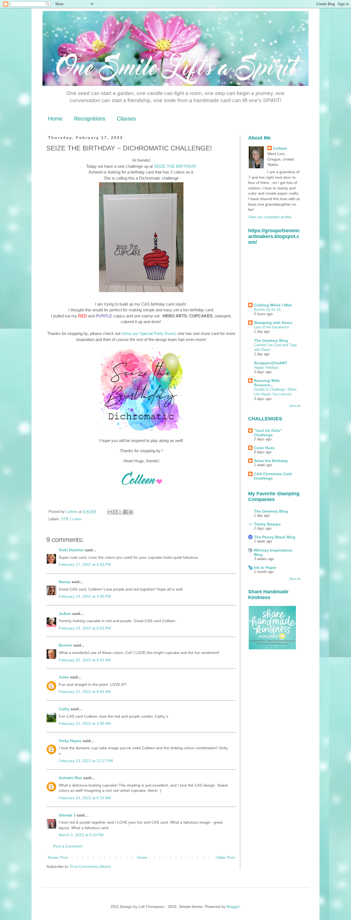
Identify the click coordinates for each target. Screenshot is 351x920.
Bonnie (65, 645)
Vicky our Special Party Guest (148, 333)
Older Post (225, 857)
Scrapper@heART (270, 363)
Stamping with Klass (273, 322)
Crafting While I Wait (273, 305)
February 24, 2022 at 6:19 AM (85, 798)
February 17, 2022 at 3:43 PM (85, 564)
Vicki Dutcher (71, 550)
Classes (126, 119)
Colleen (280, 148)
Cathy (64, 709)
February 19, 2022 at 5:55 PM (85, 628)
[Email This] (110, 512)
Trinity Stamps (267, 524)
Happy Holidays (266, 367)
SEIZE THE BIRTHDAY (175, 166)
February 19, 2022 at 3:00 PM (85, 596)
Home (55, 119)
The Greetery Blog (271, 340)
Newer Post (58, 857)
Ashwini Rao (70, 778)
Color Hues (264, 448)
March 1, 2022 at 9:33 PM (81, 835)
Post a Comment (67, 846)
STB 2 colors (71, 519)
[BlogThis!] (115, 512)
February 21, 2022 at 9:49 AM (85, 691)
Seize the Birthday (271, 460)
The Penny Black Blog (274, 537)
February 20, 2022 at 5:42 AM (85, 660)
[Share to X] (120, 512)
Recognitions (89, 119)
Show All (294, 405)
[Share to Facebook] (125, 512)
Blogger (233, 906)
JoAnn (65, 613)
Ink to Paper (265, 567)
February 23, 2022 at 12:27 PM (86, 761)
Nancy (64, 582)
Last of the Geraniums (271, 327)
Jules (64, 677)
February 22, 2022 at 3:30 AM (85, 723)
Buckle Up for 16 (267, 309)
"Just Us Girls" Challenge (268, 432)
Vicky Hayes (70, 741)
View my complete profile (269, 217)
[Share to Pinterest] (131, 512)
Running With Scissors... (267, 382)
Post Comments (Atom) (90, 866)
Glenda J (67, 815)
